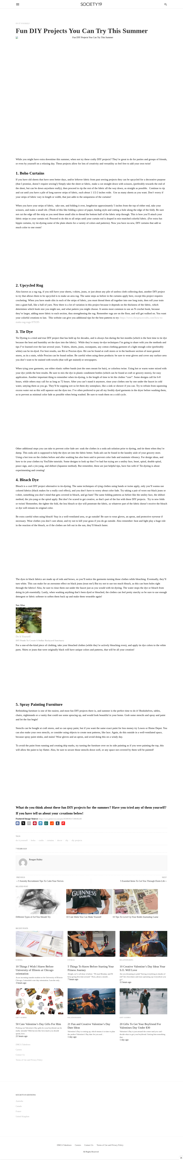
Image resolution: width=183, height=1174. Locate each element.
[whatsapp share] (46, 823)
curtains (50, 840)
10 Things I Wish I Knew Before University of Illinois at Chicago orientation (34, 970)
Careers (19, 1050)
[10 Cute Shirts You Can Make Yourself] (89, 901)
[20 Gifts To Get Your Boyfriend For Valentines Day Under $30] (143, 1001)
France (18, 1111)
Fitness (71, 960)
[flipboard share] (63, 823)
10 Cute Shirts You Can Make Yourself (83, 917)
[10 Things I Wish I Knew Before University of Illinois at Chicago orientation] (39, 944)
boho (33, 840)
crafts (41, 840)
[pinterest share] (35, 823)
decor (59, 840)
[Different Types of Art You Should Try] (39, 901)
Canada (19, 1106)
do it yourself (22, 840)
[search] (165, 4)
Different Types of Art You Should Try (33, 917)
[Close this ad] (181, 1158)
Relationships (126, 960)
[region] (91, 255)
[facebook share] (17, 823)
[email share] (29, 823)
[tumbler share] (57, 823)
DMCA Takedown (23, 1045)
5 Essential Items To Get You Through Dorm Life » (143, 881)
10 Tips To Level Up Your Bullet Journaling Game (135, 917)
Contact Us (20, 1055)
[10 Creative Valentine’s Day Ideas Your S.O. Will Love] (143, 944)
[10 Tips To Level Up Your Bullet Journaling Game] (136, 901)
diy (66, 840)
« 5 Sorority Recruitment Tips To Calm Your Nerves (39, 881)
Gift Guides (21, 1017)
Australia (19, 1101)
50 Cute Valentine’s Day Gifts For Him (38, 1024)
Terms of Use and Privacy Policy (29, 1060)
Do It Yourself (23, 24)
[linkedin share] (40, 823)
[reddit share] (52, 823)
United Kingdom (22, 1116)
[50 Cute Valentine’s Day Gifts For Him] (39, 1001)
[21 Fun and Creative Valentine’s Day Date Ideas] (91, 1001)
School (19, 960)
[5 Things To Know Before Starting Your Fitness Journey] (91, 944)
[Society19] (91, 4)
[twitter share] (23, 823)
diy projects (77, 840)
